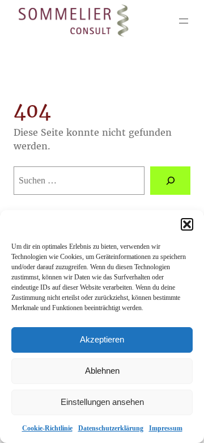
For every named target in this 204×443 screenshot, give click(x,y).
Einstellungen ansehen (102, 402)
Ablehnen (102, 370)
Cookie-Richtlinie (47, 428)
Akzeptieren (102, 339)
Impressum (165, 428)
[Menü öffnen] (183, 21)
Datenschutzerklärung (110, 428)
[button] (187, 224)
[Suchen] (170, 180)
